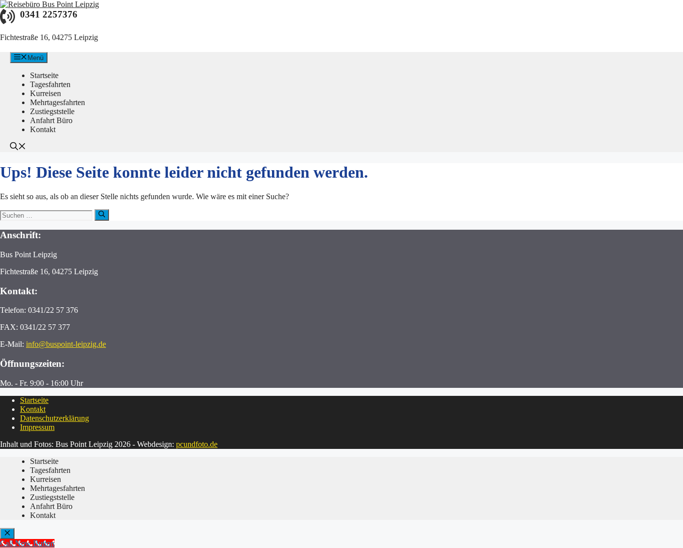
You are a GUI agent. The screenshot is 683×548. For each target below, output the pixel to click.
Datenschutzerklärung (54, 418)
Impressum (37, 427)
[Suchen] (101, 214)
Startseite (34, 400)
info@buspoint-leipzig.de (66, 344)
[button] (18, 147)
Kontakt (33, 409)
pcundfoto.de (197, 444)
